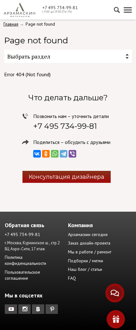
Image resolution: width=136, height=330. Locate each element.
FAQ (72, 278)
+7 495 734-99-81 (60, 7)
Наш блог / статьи (85, 269)
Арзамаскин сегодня (88, 234)
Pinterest (52, 309)
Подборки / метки (85, 261)
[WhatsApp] (55, 154)
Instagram (25, 309)
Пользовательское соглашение (22, 275)
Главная (10, 24)
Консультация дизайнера (66, 176)
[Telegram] (63, 154)
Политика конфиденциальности (25, 260)
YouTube (11, 309)
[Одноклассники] (46, 154)
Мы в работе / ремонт (89, 252)
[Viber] (72, 154)
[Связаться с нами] (115, 293)
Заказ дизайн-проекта (89, 243)
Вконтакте (39, 309)
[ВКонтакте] (37, 154)
